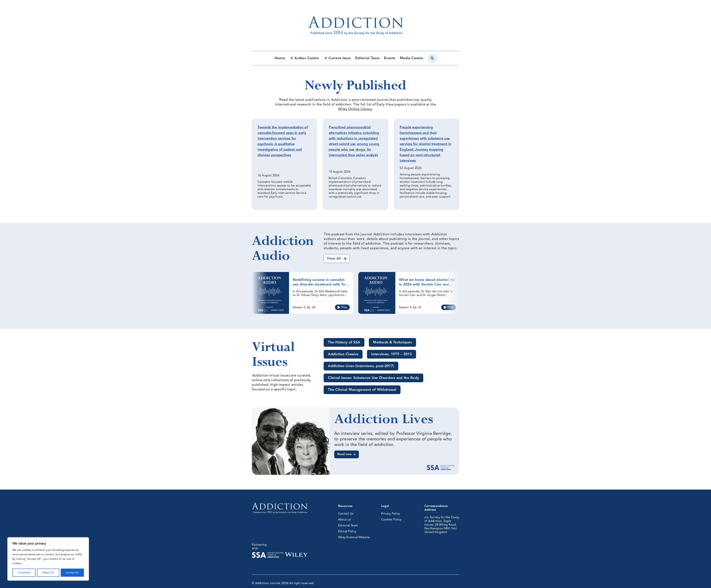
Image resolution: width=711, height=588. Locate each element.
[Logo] (355, 8)
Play (344, 307)
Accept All (72, 572)
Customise (24, 572)
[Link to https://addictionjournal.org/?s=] (432, 58)
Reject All (48, 572)
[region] (48, 559)
